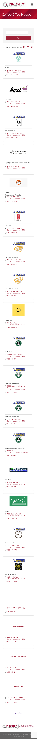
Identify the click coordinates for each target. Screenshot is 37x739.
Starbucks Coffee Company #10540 (15, 448)
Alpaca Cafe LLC (10, 130)
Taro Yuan (8, 479)
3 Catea (7, 67)
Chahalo (7, 192)
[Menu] (32, 4)
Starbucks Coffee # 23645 (12, 383)
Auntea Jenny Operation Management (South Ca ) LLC (18, 163)
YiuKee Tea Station (10, 574)
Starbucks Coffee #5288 (12, 416)
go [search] (19, 38)
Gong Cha (8, 225)
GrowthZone (20, 736)
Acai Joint (8, 99)
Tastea (7, 511)
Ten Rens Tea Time (10, 543)
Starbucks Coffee (10, 352)
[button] (4, 47)
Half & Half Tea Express (11, 257)
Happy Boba (8, 320)
